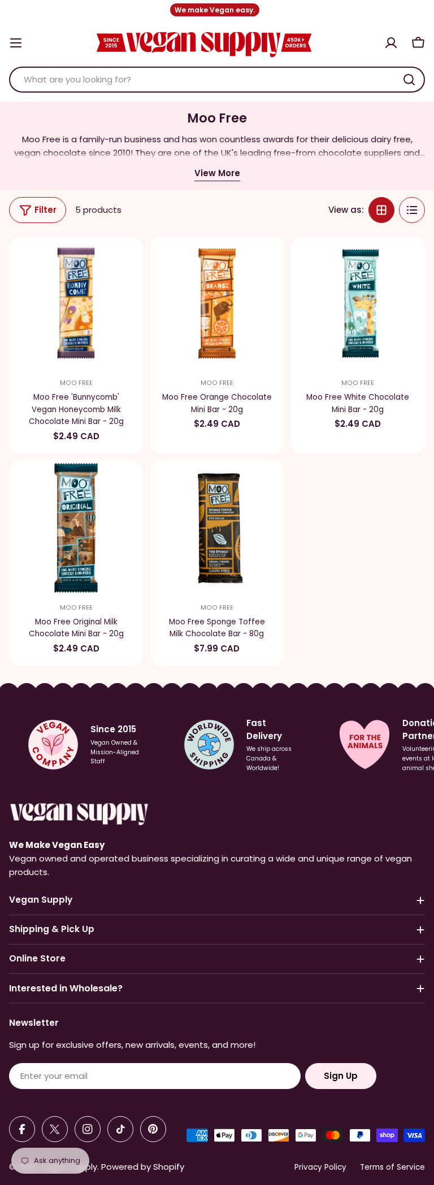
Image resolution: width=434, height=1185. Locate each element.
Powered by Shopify (142, 1167)
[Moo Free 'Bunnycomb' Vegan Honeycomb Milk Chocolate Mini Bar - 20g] (76, 303)
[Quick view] (127, 261)
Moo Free (76, 383)
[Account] (391, 43)
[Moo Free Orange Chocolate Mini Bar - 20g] (217, 303)
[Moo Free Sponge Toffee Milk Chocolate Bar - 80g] (217, 527)
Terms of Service (392, 1167)
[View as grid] (381, 210)
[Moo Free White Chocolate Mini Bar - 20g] (358, 303)
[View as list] (412, 210)
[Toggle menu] (16, 43)
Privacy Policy (320, 1167)
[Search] (409, 79)
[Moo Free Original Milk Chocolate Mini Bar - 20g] (76, 527)
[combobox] (217, 80)
